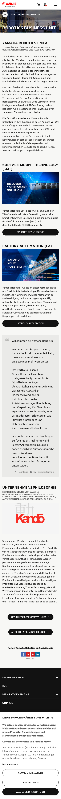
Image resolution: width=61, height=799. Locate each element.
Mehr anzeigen (10, 764)
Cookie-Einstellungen (30, 772)
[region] (30, 755)
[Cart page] (39, 5)
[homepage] (9, 4)
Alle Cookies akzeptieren (30, 791)
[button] (56, 5)
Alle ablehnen (31, 782)
